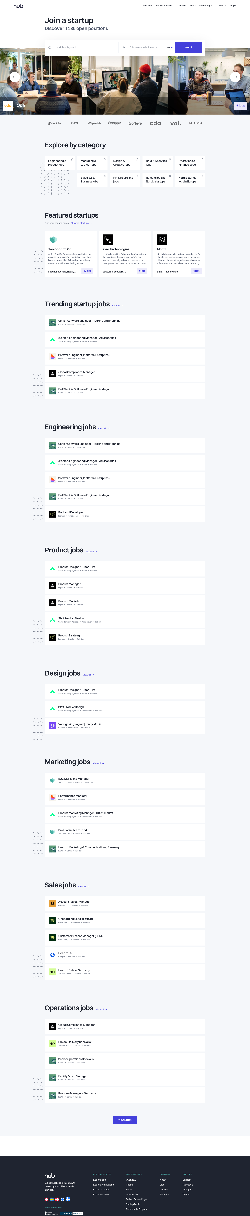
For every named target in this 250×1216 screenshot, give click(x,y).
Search (188, 47)
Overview (131, 1180)
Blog (162, 1185)
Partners (164, 1194)
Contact (164, 1190)
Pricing (129, 1185)
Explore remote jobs (103, 1185)
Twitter (186, 1194)
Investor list (132, 1194)
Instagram (187, 1190)
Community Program (137, 1209)
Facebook (187, 1185)
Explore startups (101, 1190)
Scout (129, 1190)
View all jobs (125, 1120)
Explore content (101, 1194)
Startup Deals (133, 1204)
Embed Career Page (136, 1199)
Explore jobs (99, 1180)
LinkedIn (186, 1180)
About (163, 1180)
